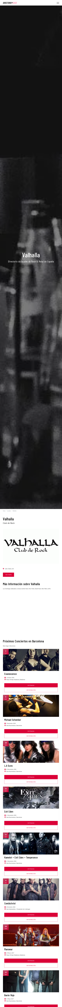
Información (31, 690)
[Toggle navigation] (58, 3)
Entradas (31, 685)
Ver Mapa (8, 575)
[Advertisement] (11, 599)
